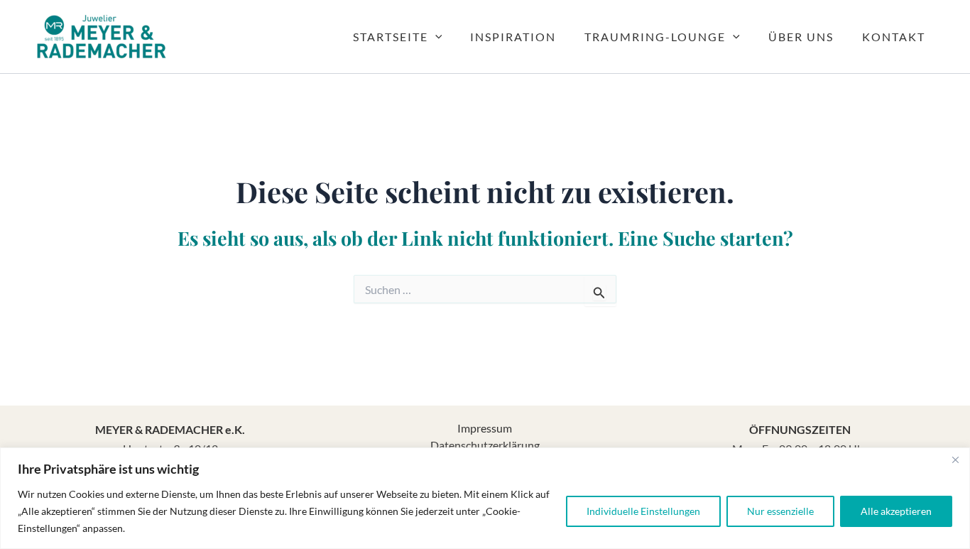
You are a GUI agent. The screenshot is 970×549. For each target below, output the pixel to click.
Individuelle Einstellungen (643, 511)
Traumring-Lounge (655, 36)
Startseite (390, 36)
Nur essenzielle (780, 511)
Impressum (484, 428)
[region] (485, 498)
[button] (435, 36)
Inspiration (513, 36)
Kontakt (893, 36)
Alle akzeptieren (896, 511)
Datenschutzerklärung (485, 445)
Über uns (801, 36)
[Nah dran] (955, 459)
